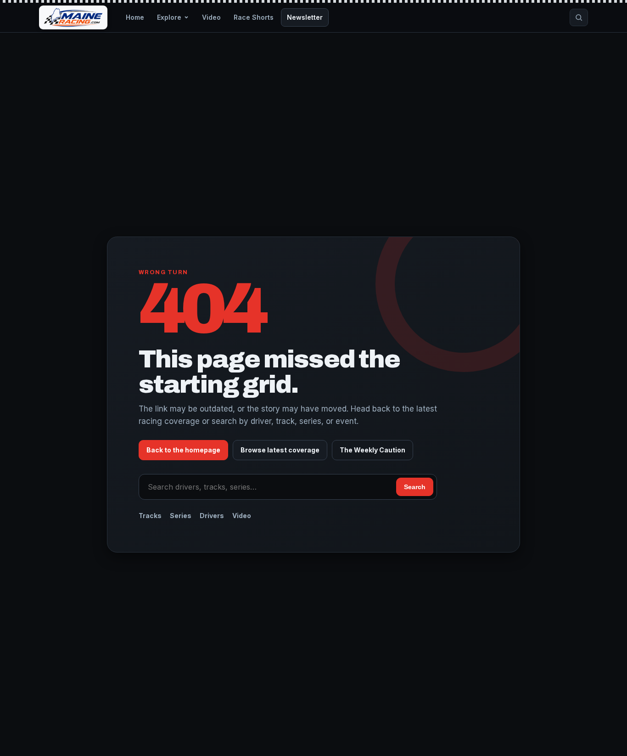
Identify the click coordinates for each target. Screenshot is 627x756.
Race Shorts (254, 17)
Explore (169, 17)
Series (180, 515)
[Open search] (579, 17)
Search (414, 487)
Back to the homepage (183, 450)
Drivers (212, 515)
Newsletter (305, 17)
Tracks (150, 515)
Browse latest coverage (280, 450)
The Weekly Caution (372, 450)
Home (135, 17)
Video (211, 17)
